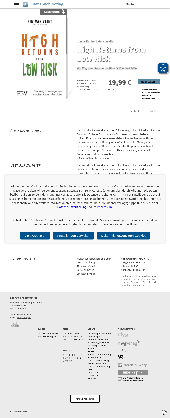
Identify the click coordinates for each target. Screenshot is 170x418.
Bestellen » (149, 81)
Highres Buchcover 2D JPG (136, 258)
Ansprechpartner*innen (99, 333)
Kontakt (92, 378)
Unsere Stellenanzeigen (99, 360)
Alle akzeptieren (35, 235)
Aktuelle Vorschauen (98, 339)
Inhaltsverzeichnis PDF (134, 269)
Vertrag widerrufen (85, 398)
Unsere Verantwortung (99, 366)
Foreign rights (95, 336)
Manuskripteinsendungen (100, 354)
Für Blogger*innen (97, 345)
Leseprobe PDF (130, 266)
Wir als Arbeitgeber (97, 363)
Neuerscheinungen (46, 336)
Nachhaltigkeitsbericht (99, 342)
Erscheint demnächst (47, 333)
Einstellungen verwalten (73, 235)
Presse (91, 351)
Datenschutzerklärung (71, 207)
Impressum (93, 372)
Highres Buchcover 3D (134, 262)
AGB (90, 369)
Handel (91, 348)
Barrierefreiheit (95, 357)
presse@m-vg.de (86, 273)
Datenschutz (94, 375)
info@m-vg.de (24, 317)
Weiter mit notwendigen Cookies (123, 235)
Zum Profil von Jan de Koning (94, 158)
